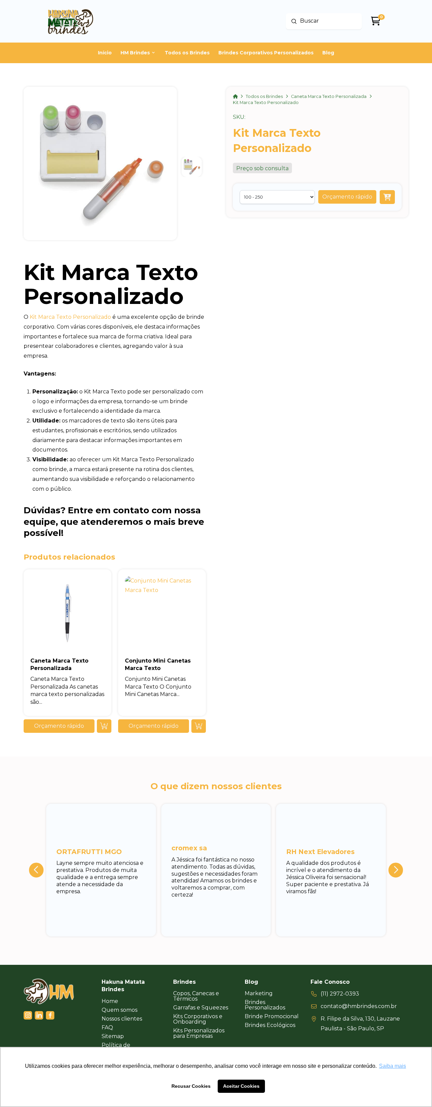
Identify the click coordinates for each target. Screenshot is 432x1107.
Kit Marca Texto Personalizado (70, 317)
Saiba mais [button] (392, 1066)
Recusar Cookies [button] (191, 1086)
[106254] (387, 197)
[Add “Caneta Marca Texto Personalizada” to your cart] (104, 726)
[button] (347, 197)
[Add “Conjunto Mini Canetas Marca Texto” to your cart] (198, 726)
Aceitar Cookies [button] (241, 1086)
